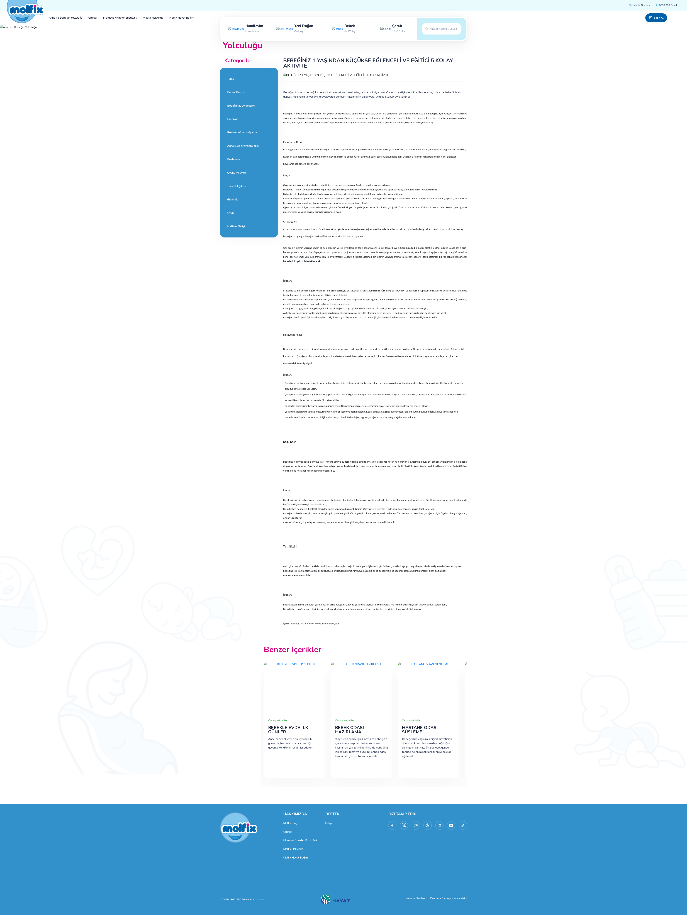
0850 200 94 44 (667, 5)
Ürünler (287, 832)
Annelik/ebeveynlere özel (243, 146)
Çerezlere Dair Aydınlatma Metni (448, 898)
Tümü (230, 79)
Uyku (230, 213)
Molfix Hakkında (293, 849)
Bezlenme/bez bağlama (242, 132)
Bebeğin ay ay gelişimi (241, 106)
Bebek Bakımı (236, 92)
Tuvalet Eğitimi (236, 186)
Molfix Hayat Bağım (295, 858)
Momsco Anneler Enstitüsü (300, 840)
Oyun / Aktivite (236, 173)
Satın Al (659, 17)
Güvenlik (232, 200)
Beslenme (233, 159)
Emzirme (232, 119)
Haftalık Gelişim (237, 226)
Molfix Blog (290, 823)
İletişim (329, 823)
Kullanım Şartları (415, 898)
